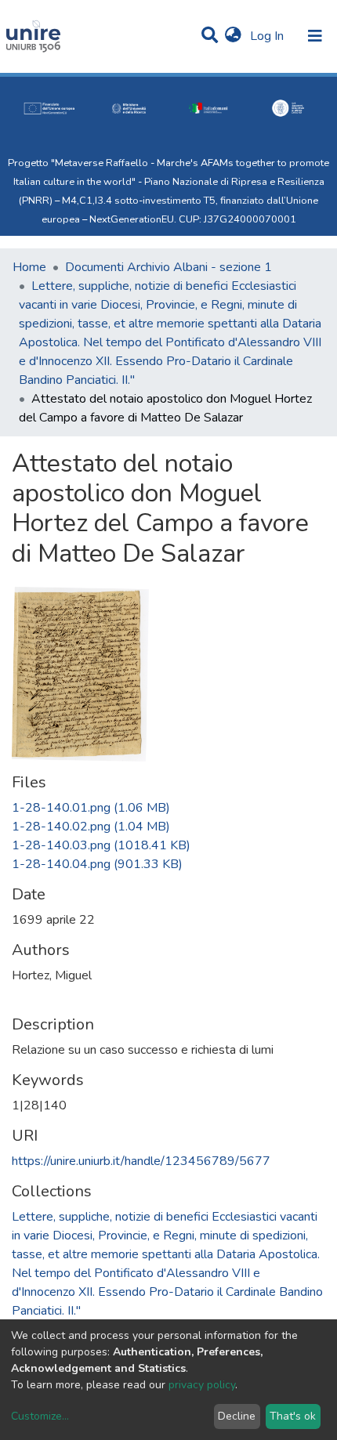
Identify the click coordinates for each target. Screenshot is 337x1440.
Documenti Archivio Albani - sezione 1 (168, 267)
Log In (268, 36)
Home (29, 267)
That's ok (293, 1416)
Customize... (40, 1416)
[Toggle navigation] (315, 36)
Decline (236, 1416)
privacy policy (201, 1384)
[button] (233, 36)
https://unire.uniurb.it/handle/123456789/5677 (141, 1161)
